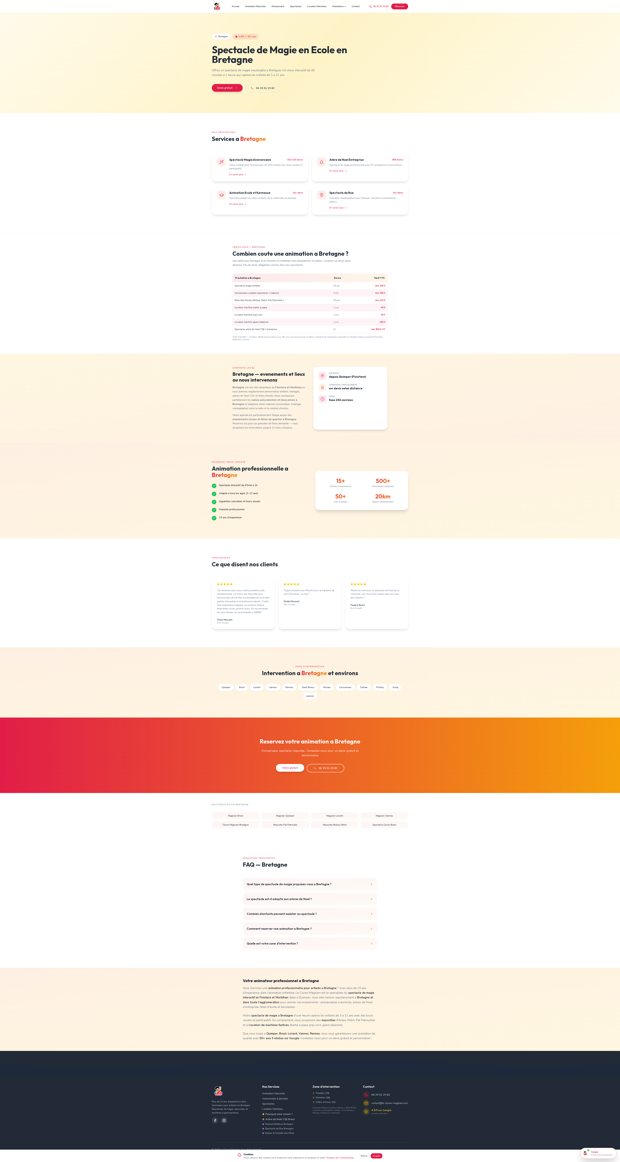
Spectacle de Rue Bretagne (279, 1128)
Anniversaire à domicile (275, 1098)
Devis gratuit (224, 88)
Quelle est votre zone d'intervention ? (272, 943)
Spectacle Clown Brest (384, 824)
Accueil (235, 6)
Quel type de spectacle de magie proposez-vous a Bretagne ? (289, 884)
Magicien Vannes (384, 815)
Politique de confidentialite (340, 1157)
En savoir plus (236, 174)
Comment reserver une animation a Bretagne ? (279, 929)
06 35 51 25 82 (381, 6)
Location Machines (316, 6)
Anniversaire (277, 6)
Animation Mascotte (255, 6)
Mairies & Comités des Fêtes (279, 1133)
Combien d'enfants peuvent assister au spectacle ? (282, 914)
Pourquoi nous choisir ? (279, 1114)
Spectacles (296, 6)
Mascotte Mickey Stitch (335, 824)
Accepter (376, 1156)
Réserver (399, 6)
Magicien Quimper (285, 815)
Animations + (339, 6)
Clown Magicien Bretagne (236, 824)
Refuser (364, 1156)
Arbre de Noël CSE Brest (280, 1119)
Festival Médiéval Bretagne (279, 1124)
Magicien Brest (235, 815)
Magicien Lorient (334, 815)
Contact (356, 6)
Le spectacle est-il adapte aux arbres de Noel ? (279, 899)
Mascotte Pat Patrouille (285, 824)
